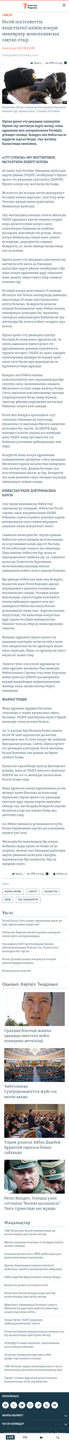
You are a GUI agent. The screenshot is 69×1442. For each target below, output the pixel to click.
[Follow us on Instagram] (30, 1405)
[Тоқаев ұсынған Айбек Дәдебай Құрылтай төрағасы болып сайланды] (34, 1121)
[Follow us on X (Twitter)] (13, 1405)
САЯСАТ (7, 15)
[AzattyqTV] (41, 1437)
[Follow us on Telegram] (38, 1405)
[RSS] (46, 1405)
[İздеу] (58, 1437)
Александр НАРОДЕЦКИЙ (18, 48)
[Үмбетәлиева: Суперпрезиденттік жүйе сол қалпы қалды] (34, 1065)
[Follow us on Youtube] (22, 1405)
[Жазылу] (54, 1405)
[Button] (35, 63)
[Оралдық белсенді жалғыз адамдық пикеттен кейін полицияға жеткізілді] (34, 1009)
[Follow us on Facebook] (5, 1405)
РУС (25, 1437)
